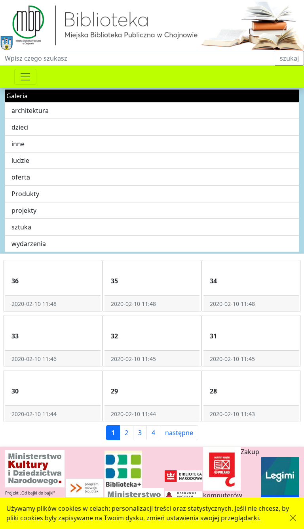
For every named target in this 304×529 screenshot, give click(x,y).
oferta (20, 177)
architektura (30, 110)
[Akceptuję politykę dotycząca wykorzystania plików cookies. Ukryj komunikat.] (293, 518)
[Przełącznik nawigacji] (25, 77)
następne (179, 432)
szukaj (289, 58)
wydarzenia (28, 243)
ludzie (20, 160)
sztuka (21, 227)
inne (18, 143)
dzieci (19, 127)
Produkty (25, 193)
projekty (23, 210)
